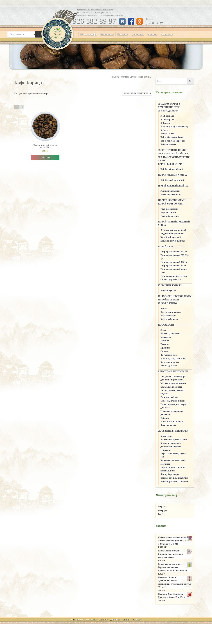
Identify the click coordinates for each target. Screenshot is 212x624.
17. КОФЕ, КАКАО (167, 303)
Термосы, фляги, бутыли (172, 401)
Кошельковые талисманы (173, 460)
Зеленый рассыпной (170, 191)
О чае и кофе (88, 34)
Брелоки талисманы (170, 443)
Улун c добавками (169, 209)
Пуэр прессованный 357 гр (173, 262)
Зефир (163, 330)
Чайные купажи (168, 290)
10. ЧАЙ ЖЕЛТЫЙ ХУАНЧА (172, 175)
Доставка (138, 34)
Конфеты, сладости (169, 333)
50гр (160, 507)
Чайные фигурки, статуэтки (174, 481)
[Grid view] (16, 107)
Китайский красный (170, 237)
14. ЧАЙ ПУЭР (165, 246)
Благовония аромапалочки (173, 439)
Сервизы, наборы (169, 397)
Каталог (122, 34)
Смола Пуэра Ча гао (170, 279)
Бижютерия (166, 436)
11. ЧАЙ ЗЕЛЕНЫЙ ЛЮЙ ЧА (173, 186)
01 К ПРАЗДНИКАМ (168, 111)
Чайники (164, 418)
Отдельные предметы (171, 387)
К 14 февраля (167, 116)
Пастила (164, 341)
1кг (159, 514)
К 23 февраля (167, 119)
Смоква (164, 351)
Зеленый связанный (170, 194)
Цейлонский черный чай (172, 241)
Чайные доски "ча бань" (172, 421)
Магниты (165, 464)
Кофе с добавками (169, 319)
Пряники (165, 348)
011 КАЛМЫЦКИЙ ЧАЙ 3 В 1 (173, 154)
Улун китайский (168, 212)
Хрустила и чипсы (169, 362)
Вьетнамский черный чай (173, 230)
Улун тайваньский (169, 216)
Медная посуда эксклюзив (173, 383)
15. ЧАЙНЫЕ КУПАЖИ (170, 285)
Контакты (107, 34)
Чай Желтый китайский (172, 180)
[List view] (21, 107)
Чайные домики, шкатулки (174, 478)
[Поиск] (39, 34)
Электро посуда (168, 425)
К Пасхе (164, 130)
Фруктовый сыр (168, 355)
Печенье (164, 344)
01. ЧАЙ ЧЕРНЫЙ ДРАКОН (172, 150)
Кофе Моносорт (168, 315)
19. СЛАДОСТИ (166, 325)
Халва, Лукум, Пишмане (172, 358)
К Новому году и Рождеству (174, 126)
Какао (163, 308)
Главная (115, 77)
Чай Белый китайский (171, 169)
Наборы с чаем (167, 134)
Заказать (167, 34)
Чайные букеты (168, 144)
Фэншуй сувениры (169, 474)
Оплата (152, 34)
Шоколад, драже (168, 365)
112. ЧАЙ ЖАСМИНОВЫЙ (171, 200)
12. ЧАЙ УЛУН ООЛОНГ (170, 204)
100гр (160, 510)
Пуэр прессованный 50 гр (173, 265)
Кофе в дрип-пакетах (170, 312)
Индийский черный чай (172, 234)
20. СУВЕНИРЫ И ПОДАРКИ (173, 431)
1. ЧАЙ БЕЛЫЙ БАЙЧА (170, 164)
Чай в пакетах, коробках (172, 141)
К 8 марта (165, 123)
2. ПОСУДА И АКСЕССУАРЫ (173, 371)
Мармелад (165, 337)
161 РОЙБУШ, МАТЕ (168, 300)
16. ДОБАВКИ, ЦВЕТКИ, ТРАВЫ (175, 296)
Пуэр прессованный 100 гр (173, 252)
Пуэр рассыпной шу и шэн (173, 276)
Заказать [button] (45, 157)
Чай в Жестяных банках (172, 137)
